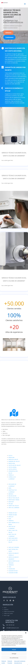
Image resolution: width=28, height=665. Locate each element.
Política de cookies (8, 613)
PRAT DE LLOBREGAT (14, 507)
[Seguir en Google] (13, 600)
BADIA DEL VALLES (13, 459)
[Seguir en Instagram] (10, 600)
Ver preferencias (14, 657)
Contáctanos (9, 37)
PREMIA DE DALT (13, 513)
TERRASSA (11, 565)
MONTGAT (11, 501)
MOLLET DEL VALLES (14, 498)
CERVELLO (11, 475)
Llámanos (8, 32)
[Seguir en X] (7, 600)
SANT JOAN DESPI (13, 538)
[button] (26, 633)
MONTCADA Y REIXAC (14, 499)
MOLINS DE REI (12, 496)
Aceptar (14, 649)
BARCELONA (12, 463)
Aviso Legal (6, 615)
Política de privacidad (9, 611)
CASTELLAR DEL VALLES (15, 465)
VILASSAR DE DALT (13, 570)
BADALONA (11, 457)
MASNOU (11, 494)
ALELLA (10, 455)
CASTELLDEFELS (13, 469)
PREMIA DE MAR (13, 514)
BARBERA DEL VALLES (14, 461)
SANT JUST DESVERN (14, 547)
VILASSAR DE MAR (13, 572)
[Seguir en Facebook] (4, 600)
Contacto (6, 609)
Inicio (5, 607)
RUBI (10, 518)
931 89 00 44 (10, 625)
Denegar (14, 653)
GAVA (10, 488)
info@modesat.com (12, 628)
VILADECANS (12, 568)
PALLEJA (11, 503)
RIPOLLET (11, 516)
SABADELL (11, 520)
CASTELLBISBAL (13, 467)
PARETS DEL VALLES (14, 505)
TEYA (10, 567)
